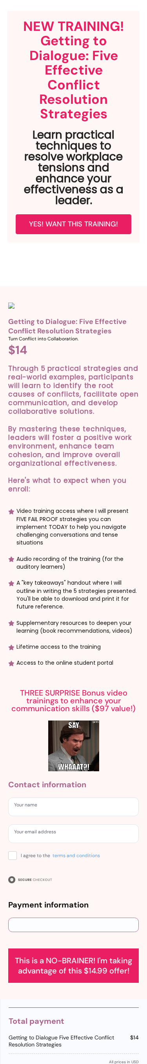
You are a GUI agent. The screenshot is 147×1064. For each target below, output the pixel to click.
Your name (28, 806)
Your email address (39, 832)
